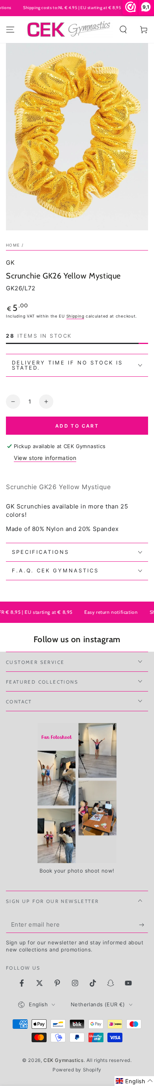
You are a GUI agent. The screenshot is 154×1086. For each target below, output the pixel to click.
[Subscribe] (143, 925)
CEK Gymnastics (63, 1060)
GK (10, 262)
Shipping (75, 316)
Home (13, 245)
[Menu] (10, 29)
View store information (45, 457)
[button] (123, 29)
